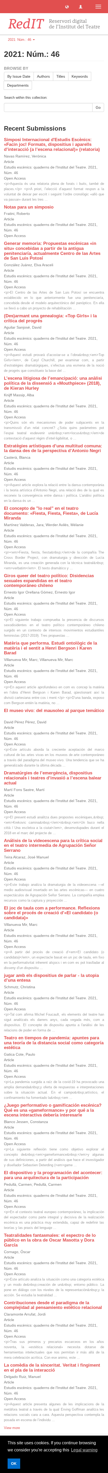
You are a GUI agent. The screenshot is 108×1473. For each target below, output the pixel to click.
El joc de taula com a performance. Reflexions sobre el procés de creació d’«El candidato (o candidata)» (52, 913)
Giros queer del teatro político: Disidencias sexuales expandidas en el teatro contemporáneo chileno (49, 580)
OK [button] (14, 1463)
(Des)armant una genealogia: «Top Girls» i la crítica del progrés (50, 318)
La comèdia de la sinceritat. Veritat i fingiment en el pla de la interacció (52, 1368)
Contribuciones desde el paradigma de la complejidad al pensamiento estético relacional (53, 1305)
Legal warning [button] (84, 1450)
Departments (18, 85)
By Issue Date (18, 76)
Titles (60, 76)
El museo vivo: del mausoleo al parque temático (54, 710)
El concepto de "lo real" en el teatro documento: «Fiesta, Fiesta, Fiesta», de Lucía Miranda (51, 513)
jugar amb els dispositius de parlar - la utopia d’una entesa (51, 978)
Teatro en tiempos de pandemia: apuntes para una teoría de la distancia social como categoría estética (54, 1042)
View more (12, 1428)
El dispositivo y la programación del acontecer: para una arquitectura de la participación (53, 1175)
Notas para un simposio (28, 207)
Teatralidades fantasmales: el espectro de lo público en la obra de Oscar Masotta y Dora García (50, 1240)
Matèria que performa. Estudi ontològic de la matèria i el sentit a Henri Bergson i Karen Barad (50, 648)
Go (98, 107)
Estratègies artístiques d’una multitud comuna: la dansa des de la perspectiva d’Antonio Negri (53, 448)
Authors (43, 76)
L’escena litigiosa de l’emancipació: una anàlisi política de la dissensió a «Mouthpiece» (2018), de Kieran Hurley (53, 383)
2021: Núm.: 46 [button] (20, 40)
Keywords (80, 76)
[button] (67, 6)
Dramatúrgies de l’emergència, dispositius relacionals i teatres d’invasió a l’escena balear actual (52, 777)
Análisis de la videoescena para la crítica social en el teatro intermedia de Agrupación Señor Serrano (53, 845)
